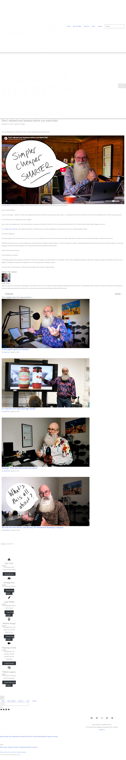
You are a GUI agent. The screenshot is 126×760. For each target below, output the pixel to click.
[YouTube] (1, 709)
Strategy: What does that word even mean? (19, 468)
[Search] (1, 707)
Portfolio (2, 752)
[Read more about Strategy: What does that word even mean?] (45, 442)
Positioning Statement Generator (28, 747)
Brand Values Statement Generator (9, 747)
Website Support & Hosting (50, 736)
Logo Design (11, 736)
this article (7, 205)
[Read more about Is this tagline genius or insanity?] (45, 323)
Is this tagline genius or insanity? (15, 349)
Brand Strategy (4, 736)
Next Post (118, 294)
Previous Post (8, 294)
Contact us (102, 729)
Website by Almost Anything (19, 752)
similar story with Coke (11, 229)
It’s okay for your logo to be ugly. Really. (19, 408)
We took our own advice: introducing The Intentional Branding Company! (33, 527)
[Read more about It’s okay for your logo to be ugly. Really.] (45, 382)
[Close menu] (2, 698)
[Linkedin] (3, 709)
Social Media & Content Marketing (33, 736)
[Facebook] (8, 709)
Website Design (19, 736)
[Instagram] (6, 709)
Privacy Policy (8, 752)
